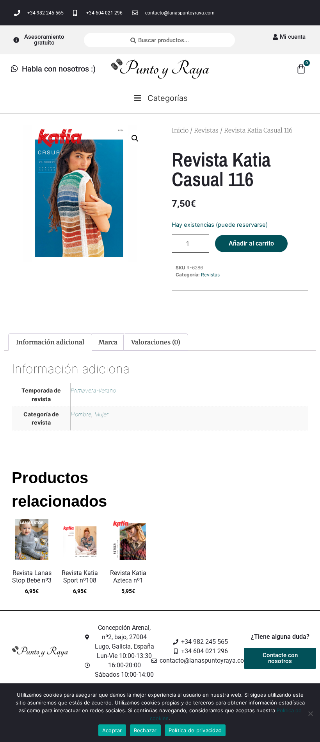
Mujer (101, 414)
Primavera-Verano (93, 390)
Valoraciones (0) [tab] (155, 342)
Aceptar (112, 730)
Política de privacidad (195, 730)
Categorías (167, 98)
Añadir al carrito (251, 243)
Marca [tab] (107, 342)
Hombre (81, 414)
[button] (135, 138)
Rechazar (145, 730)
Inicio (180, 130)
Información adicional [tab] (50, 342)
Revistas (206, 130)
